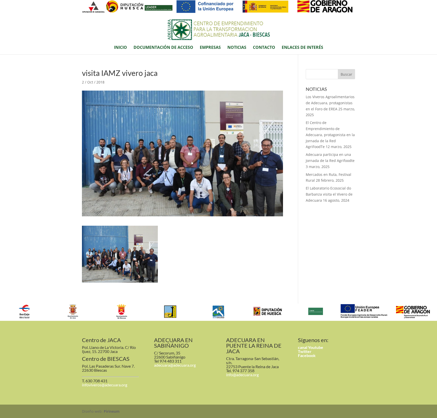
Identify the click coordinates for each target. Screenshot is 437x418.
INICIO (120, 48)
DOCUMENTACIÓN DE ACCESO (163, 48)
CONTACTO (264, 48)
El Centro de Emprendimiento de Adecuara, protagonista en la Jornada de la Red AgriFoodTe (330, 134)
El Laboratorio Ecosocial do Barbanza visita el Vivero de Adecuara (329, 194)
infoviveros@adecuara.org (104, 384)
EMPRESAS (210, 48)
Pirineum (112, 411)
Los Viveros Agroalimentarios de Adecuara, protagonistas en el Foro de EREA (330, 102)
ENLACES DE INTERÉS (302, 48)
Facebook (307, 355)
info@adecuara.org (242, 374)
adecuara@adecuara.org (175, 365)
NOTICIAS (236, 48)
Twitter (305, 351)
